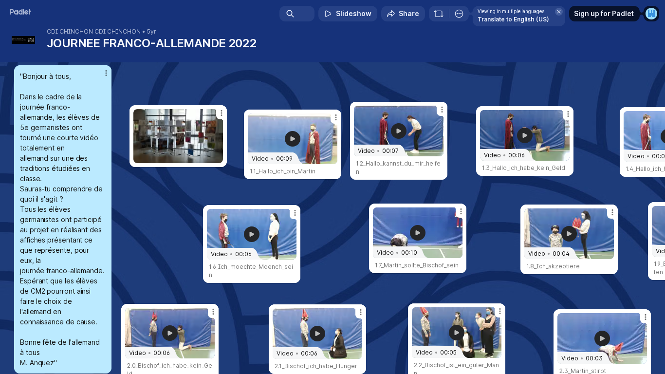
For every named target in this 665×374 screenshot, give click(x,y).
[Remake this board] (438, 13)
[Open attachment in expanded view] (178, 136)
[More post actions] (106, 73)
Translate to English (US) (513, 19)
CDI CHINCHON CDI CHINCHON (94, 31)
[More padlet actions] (459, 13)
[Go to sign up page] (651, 13)
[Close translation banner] (559, 12)
